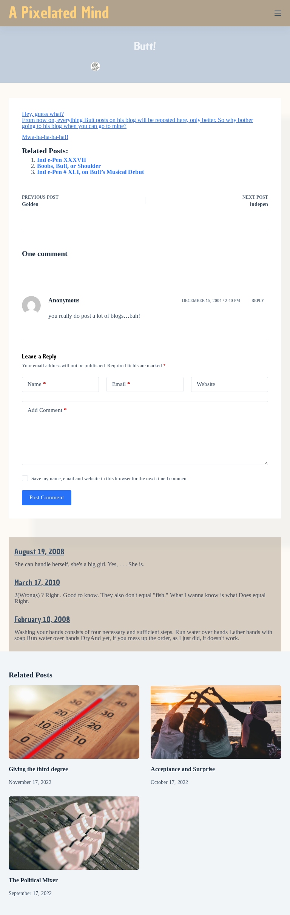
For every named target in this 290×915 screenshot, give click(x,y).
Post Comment (46, 497)
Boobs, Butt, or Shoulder (69, 166)
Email (121, 384)
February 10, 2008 (42, 619)
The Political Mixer (33, 880)
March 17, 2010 (37, 582)
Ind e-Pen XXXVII (61, 160)
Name (37, 384)
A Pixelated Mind (59, 12)
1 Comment (186, 66)
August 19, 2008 (39, 551)
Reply (257, 300)
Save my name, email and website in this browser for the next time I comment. (110, 478)
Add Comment (47, 410)
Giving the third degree (38, 769)
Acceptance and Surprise (183, 769)
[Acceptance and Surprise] (216, 722)
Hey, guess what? (43, 114)
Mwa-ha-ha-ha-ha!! (45, 137)
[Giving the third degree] (74, 722)
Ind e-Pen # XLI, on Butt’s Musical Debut (90, 172)
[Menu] (278, 13)
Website (206, 384)
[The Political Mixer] (74, 833)
